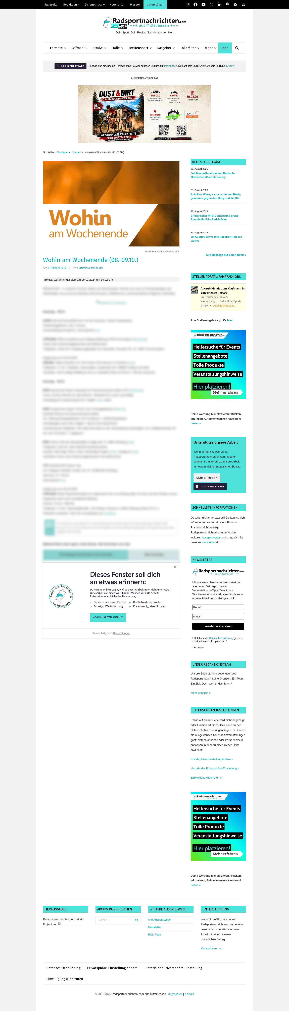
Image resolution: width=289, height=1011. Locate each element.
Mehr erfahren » (206, 477)
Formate (56, 48)
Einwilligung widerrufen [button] (64, 979)
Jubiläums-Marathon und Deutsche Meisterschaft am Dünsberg (213, 175)
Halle (116, 48)
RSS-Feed (154, 934)
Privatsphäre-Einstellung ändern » (212, 759)
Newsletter (117, 4)
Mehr (209, 48)
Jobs (225, 48)
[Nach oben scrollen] (283, 1005)
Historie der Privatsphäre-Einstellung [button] (173, 968)
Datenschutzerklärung (221, 638)
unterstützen (170, 65)
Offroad (78, 48)
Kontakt (189, 994)
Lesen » (196, 423)
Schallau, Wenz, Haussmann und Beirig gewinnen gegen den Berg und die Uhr (216, 196)
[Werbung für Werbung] (218, 398)
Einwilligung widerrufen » (206, 777)
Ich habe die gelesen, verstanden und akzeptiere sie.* (217, 640)
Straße (98, 48)
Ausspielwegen (211, 537)
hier (229, 320)
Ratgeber (164, 48)
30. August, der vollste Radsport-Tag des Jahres (216, 238)
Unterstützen (155, 4)
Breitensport (138, 48)
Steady (230, 65)
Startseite (51, 4)
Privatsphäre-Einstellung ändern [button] (112, 968)
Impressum (175, 994)
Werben (135, 4)
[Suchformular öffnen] (237, 48)
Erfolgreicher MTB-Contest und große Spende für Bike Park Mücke (214, 217)
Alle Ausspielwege (159, 919)
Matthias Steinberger (91, 268)
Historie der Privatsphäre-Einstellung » (215, 768)
